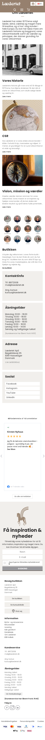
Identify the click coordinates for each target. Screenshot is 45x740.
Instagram (11, 388)
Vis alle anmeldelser (22, 496)
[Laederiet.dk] (12, 3)
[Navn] (22, 551)
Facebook (11, 383)
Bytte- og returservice (14, 622)
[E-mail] (22, 557)
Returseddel (10, 625)
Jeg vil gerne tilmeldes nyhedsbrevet (24, 562)
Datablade (9, 632)
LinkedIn (10, 397)
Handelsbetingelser (9, 721)
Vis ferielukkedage (13, 694)
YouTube (10, 392)
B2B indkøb (9, 637)
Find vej (19, 611)
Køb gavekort (10, 630)
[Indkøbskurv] (28, 11)
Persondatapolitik (27, 721)
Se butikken (17, 598)
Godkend (22, 568)
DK (41, 4)
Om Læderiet (10, 635)
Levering (8, 627)
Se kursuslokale (17, 605)
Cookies (40, 721)
